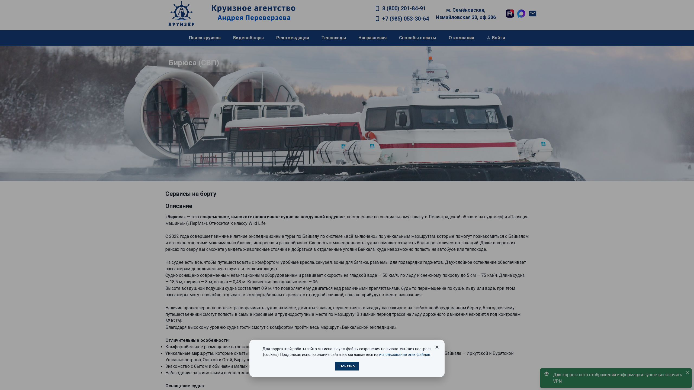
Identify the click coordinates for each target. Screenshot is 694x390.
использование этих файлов (404, 354)
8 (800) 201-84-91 (404, 8)
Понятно (347, 366)
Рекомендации (292, 37)
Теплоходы (334, 37)
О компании (461, 37)
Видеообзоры (248, 37)
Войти (498, 37)
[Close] (687, 372)
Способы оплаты (417, 37)
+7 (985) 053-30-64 (405, 18)
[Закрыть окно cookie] (437, 347)
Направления (372, 37)
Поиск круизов (205, 37)
